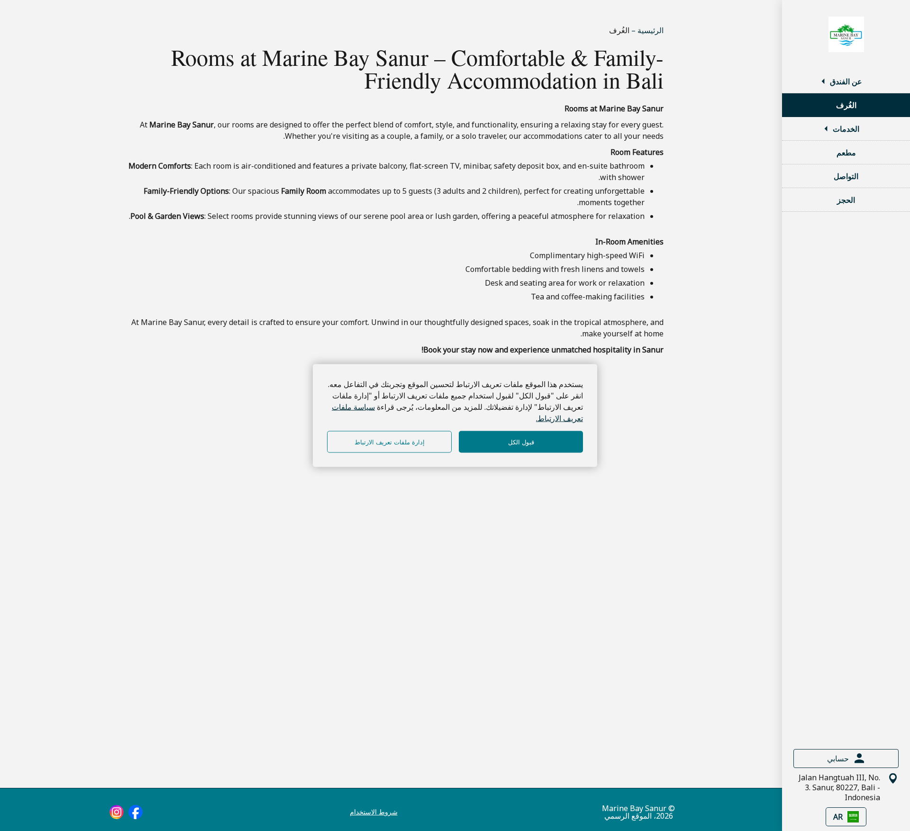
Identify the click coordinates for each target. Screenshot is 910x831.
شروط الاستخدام (374, 812)
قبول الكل (521, 441)
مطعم (846, 152)
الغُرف (846, 105)
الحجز (846, 200)
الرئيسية (650, 30)
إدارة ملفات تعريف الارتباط (390, 441)
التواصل (846, 176)
